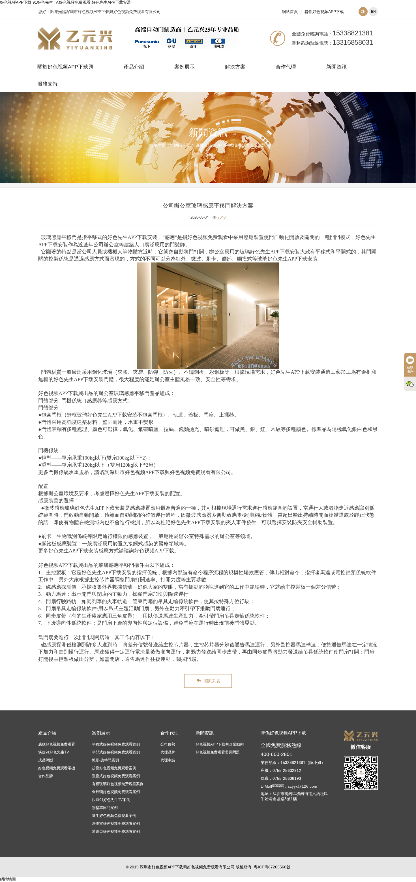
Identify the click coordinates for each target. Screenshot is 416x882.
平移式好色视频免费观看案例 (116, 744)
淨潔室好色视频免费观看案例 (116, 823)
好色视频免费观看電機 (56, 768)
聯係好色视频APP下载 (324, 11)
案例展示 (184, 67)
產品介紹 (134, 67)
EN (373, 12)
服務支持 (47, 84)
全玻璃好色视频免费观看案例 (116, 792)
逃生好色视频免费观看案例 (114, 815)
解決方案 (235, 67)
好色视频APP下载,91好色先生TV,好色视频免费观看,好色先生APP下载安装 (65, 2)
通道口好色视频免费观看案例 (116, 831)
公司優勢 (167, 744)
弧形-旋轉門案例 (105, 760)
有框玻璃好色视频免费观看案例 (117, 784)
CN (363, 12)
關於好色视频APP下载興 (65, 67)
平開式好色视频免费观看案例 (116, 752)
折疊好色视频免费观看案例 (114, 768)
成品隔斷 (45, 760)
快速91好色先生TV (53, 752)
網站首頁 (290, 11)
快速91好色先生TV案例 (111, 800)
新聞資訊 (336, 67)
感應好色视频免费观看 (56, 744)
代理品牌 (167, 752)
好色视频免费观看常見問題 (242, 145)
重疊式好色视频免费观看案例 (116, 776)
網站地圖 (8, 879)
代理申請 (167, 760)
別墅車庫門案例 (105, 808)
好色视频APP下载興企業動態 (220, 744)
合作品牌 (45, 776)
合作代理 (286, 67)
